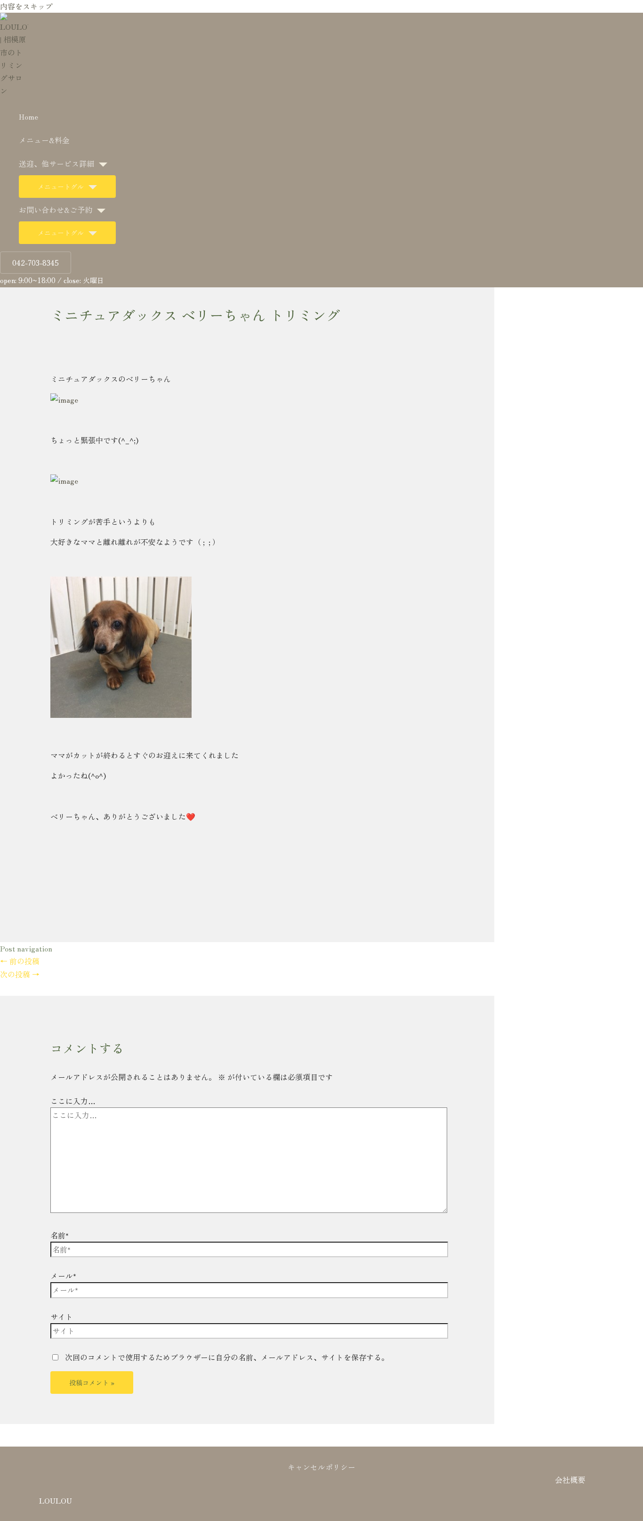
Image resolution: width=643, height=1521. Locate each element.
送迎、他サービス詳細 (56, 163)
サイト (61, 1316)
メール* (63, 1275)
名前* (59, 1235)
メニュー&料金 (44, 140)
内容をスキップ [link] (26, 6)
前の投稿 (20, 961)
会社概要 (570, 1479)
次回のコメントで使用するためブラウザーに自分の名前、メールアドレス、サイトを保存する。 (227, 1357)
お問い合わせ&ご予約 (55, 209)
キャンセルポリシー (321, 1466)
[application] (100, 163)
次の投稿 (20, 974)
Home (28, 116)
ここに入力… (73, 1100)
